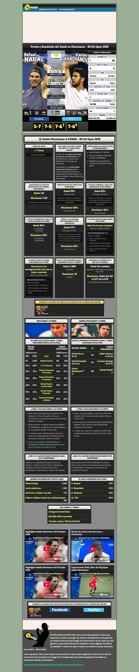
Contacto (28, 665)
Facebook (39, 119)
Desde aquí (33, 442)
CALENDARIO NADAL (67, 10)
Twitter (71, 119)
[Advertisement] (69, 28)
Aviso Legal (39, 665)
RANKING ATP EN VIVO (48, 10)
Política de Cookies (55, 665)
